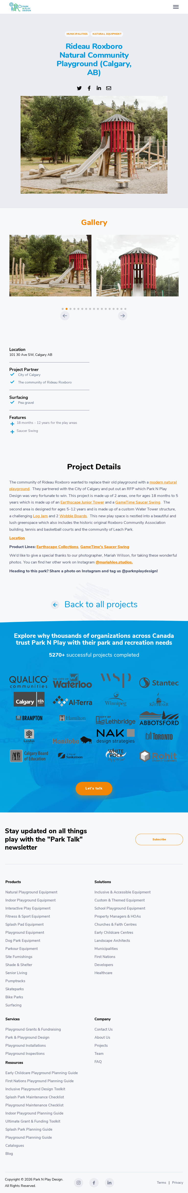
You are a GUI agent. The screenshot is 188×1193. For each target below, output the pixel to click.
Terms (161, 1182)
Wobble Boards (73, 516)
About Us (102, 1037)
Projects (101, 1045)
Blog (9, 1153)
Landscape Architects (112, 940)
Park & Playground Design (27, 1037)
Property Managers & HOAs (117, 916)
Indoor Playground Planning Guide (34, 1113)
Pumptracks (15, 981)
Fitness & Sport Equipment (27, 916)
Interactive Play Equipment (27, 908)
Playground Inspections (25, 1053)
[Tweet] (79, 87)
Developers (103, 964)
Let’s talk (94, 788)
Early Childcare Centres (113, 932)
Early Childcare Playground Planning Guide (41, 1072)
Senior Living (16, 972)
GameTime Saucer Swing (137, 502)
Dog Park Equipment (22, 940)
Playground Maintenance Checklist (34, 1105)
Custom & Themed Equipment (119, 900)
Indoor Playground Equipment (30, 900)
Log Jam (40, 516)
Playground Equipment (24, 932)
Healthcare (103, 972)
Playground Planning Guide (28, 1137)
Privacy (177, 1182)
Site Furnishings (18, 956)
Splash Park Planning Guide (28, 1129)
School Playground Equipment (119, 908)
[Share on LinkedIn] (99, 87)
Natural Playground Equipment (31, 892)
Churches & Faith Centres (115, 924)
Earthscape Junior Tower (82, 502)
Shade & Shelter (18, 964)
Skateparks (14, 989)
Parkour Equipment (21, 948)
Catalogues (14, 1145)
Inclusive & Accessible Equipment (122, 892)
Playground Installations (25, 1045)
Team (99, 1053)
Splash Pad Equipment (24, 924)
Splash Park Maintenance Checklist (34, 1097)
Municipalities (106, 948)
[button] (63, 309)
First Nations (104, 956)
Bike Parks (14, 997)
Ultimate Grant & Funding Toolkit (32, 1121)
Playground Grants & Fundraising (33, 1029)
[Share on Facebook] (89, 87)
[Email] (109, 87)
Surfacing (13, 1005)
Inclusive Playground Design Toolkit (35, 1089)
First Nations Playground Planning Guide (39, 1081)
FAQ (98, 1061)
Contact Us (103, 1029)
